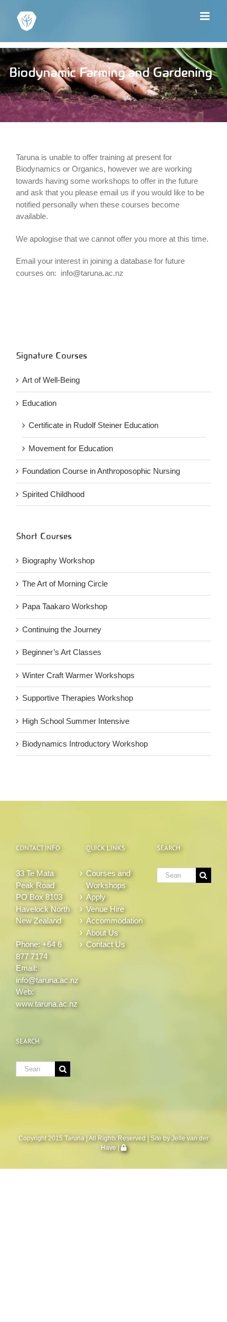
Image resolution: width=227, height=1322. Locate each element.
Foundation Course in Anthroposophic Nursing (101, 470)
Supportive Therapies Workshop (77, 697)
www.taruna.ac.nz (47, 1003)
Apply (96, 896)
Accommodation (113, 920)
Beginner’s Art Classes (61, 652)
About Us (102, 932)
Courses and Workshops (108, 879)
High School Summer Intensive (75, 721)
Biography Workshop (58, 560)
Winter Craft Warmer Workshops (78, 675)
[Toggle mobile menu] (205, 16)
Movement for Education (71, 448)
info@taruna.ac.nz (47, 980)
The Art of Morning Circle (65, 583)
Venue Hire (105, 908)
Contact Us (105, 944)
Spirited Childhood (53, 494)
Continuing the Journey (61, 629)
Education (39, 403)
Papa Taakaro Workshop (64, 606)
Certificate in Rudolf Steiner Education (93, 425)
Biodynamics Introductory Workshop (85, 743)
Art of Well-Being (51, 379)
